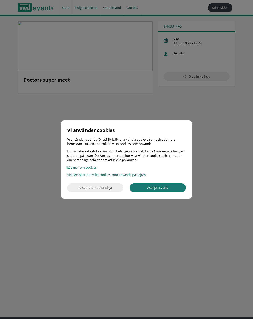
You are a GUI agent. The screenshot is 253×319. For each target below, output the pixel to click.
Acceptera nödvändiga (95, 188)
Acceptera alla (157, 188)
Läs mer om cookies (82, 167)
